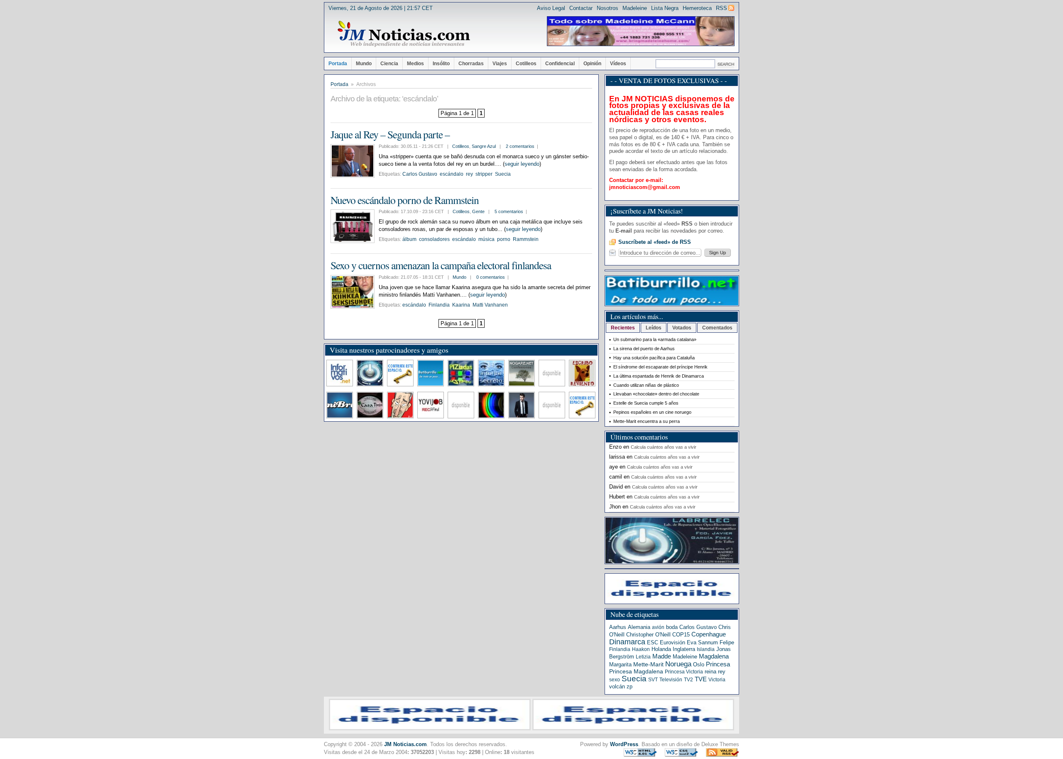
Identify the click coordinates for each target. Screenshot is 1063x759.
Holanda (661, 649)
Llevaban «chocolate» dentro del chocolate (656, 393)
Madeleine (634, 8)
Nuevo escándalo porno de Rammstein (405, 200)
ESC (652, 642)
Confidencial (560, 63)
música (486, 239)
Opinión (592, 63)
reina (710, 671)
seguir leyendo (522, 164)
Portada (337, 63)
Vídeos (618, 63)
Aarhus (617, 627)
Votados (681, 327)
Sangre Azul (484, 146)
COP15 (681, 634)
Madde (661, 656)
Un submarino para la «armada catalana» (654, 339)
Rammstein (526, 239)
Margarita (620, 664)
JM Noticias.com (405, 744)
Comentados (717, 327)
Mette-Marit (648, 664)
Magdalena (714, 656)
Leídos (653, 327)
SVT (653, 680)
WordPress (624, 744)
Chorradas (471, 63)
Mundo (364, 63)
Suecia (503, 174)
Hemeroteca (697, 8)
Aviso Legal (551, 8)
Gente (478, 211)
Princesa (718, 664)
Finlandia (439, 304)
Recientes (623, 327)
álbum (409, 239)
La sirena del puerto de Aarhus (644, 348)
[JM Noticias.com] (404, 34)
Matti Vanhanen (490, 304)
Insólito (441, 63)
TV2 (688, 680)
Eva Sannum (702, 642)
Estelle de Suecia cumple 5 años (645, 402)
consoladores (434, 239)
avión (658, 627)
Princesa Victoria (684, 672)
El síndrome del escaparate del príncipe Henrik (660, 366)
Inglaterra (684, 649)
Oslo (698, 664)
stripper (483, 174)
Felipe (727, 642)
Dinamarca (627, 642)
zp (629, 686)
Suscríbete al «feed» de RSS (654, 242)
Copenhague (708, 634)
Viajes (499, 63)
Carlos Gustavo (419, 174)
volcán (617, 686)
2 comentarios (520, 146)
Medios (415, 63)
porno (503, 239)
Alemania (639, 627)
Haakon (641, 649)
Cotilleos (526, 63)
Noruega (678, 664)
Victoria (716, 680)
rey (469, 174)
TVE (701, 679)
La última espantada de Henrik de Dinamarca (658, 375)
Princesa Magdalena (636, 671)
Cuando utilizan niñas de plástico (646, 385)
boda (672, 627)
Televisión (670, 680)
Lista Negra (664, 8)
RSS (721, 8)
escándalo (451, 174)
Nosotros (607, 8)
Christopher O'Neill (648, 634)
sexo (614, 680)
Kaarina (461, 304)
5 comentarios (509, 211)
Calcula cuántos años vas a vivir (663, 447)
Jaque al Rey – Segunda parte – (390, 134)
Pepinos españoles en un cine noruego (652, 412)
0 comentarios (490, 277)
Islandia (706, 649)
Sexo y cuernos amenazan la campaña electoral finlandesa (441, 265)
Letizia (643, 657)
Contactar (581, 8)
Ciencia (389, 63)
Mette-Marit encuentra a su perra (646, 421)
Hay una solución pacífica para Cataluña (654, 357)
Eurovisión (672, 642)
